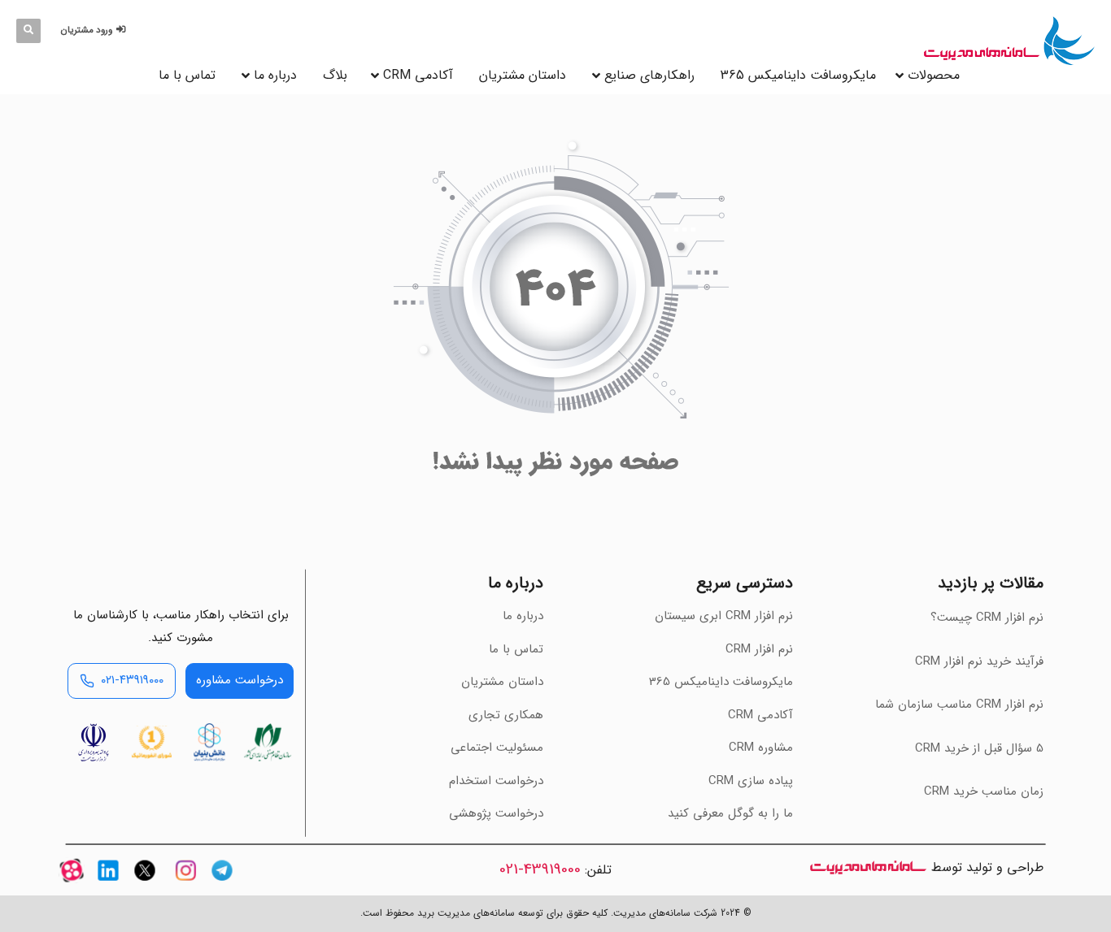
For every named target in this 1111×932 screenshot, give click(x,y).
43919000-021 (540, 869)
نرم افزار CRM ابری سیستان (724, 616)
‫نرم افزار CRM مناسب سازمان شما (959, 704)
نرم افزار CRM (759, 649)
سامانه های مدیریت (868, 867)
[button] (95, 30)
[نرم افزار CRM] (1009, 40)
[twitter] (145, 884)
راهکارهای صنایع (649, 75)
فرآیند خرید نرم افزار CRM (979, 661)
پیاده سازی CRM (750, 781)
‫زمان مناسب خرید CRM (983, 791)
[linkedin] (108, 884)
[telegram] (222, 884)
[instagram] (185, 884)
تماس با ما (187, 75)
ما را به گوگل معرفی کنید (730, 813)
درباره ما (275, 75)
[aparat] (71, 884)
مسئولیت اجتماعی (497, 747)
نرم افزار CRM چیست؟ (986, 617)
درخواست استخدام (496, 781)
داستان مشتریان (522, 75)
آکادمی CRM (760, 715)
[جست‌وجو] (28, 31)
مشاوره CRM (761, 747)
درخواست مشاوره (239, 680)
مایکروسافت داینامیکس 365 (798, 75)
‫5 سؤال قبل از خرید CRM (979, 748)
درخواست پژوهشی (496, 813)
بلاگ (335, 75)
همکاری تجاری (505, 715)
